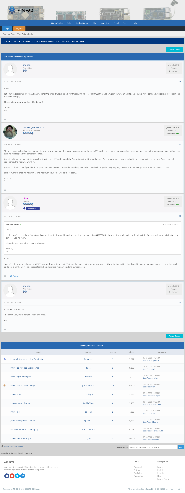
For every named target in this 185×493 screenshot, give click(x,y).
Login (7, 28)
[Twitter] (17, 476)
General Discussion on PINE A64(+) (39, 41)
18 (113, 385)
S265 (88, 368)
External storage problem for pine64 (26, 359)
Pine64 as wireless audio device (24, 368)
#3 (180, 216)
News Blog (105, 23)
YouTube (138, 473)
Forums (160, 467)
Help (135, 23)
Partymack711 (157, 431)
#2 (180, 144)
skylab (88, 438)
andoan (26, 64)
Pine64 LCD (15, 394)
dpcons (88, 412)
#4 (180, 302)
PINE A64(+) (17, 41)
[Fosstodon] (22, 476)
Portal (116, 23)
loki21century (88, 429)
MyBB (15, 489)
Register (19, 28)
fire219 (178, 489)
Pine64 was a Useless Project (23, 385)
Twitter (137, 470)
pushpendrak (88, 385)
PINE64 (7, 41)
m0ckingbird (150, 489)
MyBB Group (34, 489)
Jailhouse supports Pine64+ (22, 420)
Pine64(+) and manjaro (20, 376)
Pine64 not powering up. (21, 438)
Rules (69, 23)
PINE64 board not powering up (24, 429)
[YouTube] (12, 476)
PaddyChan (88, 403)
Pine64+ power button (20, 403)
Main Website (57, 23)
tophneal (155, 360)
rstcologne (88, 394)
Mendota (155, 439)
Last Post (147, 360)
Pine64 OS (15, 412)
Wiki (94, 23)
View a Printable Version (13, 446)
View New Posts (9, 34)
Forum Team (163, 479)
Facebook (138, 467)
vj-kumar (88, 420)
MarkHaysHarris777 (33, 127)
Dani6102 (88, 359)
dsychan (88, 376)
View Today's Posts (25, 34)
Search (126, 23)
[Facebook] (6, 476)
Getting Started (82, 23)
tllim (153, 387)
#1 (180, 81)
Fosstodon (138, 476)
